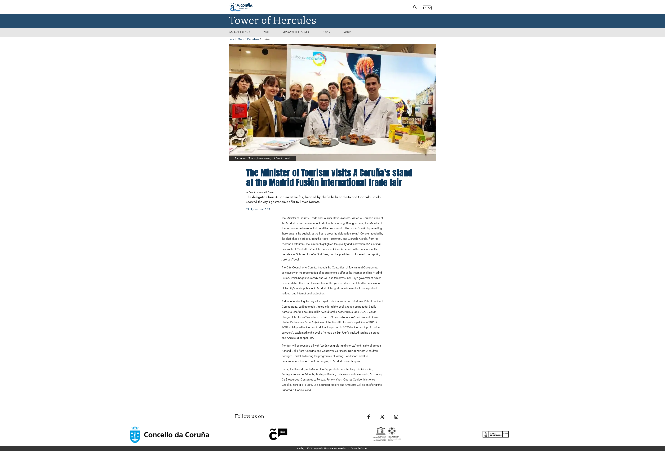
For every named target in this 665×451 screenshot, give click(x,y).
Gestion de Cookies (359, 448)
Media (347, 32)
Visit (266, 32)
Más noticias (253, 38)
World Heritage (239, 32)
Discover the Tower (295, 32)
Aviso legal (300, 448)
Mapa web (318, 448)
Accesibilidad (343, 448)
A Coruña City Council (312, 7)
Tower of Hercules (273, 19)
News (326, 32)
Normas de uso (330, 448)
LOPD (309, 448)
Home (231, 38)
